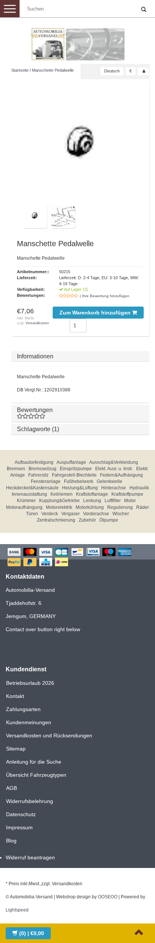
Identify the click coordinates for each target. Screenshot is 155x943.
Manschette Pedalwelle (53, 70)
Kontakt (15, 696)
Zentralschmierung (56, 520)
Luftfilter (113, 500)
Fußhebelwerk (78, 481)
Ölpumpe (108, 520)
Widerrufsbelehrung (29, 801)
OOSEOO (107, 896)
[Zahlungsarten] (77, 558)
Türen (32, 513)
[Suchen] (143, 9)
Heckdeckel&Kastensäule (32, 487)
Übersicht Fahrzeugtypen (36, 775)
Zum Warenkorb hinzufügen (95, 313)
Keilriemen (61, 494)
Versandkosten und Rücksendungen (49, 735)
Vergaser (70, 513)
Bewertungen (35, 410)
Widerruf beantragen (30, 857)
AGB (11, 788)
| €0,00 (31, 933)
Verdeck (49, 513)
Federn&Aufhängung (121, 475)
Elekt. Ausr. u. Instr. (114, 468)
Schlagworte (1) (38, 429)
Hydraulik (139, 487)
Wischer (120, 513)
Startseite (20, 70)
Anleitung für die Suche (33, 762)
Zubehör (87, 520)
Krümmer (26, 500)
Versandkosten (37, 323)
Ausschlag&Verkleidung (113, 462)
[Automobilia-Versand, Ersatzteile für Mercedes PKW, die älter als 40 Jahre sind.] (77, 41)
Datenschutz (21, 814)
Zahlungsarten (23, 709)
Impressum (19, 827)
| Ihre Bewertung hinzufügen (104, 296)
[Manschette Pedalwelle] (80, 144)
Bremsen (16, 468)
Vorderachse (96, 513)
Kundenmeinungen (28, 722)
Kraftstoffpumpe (127, 494)
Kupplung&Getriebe (59, 500)
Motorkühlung (90, 507)
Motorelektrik (59, 507)
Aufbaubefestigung (34, 462)
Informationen (35, 356)
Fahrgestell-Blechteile (74, 475)
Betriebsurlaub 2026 (30, 683)
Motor (130, 500)
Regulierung (120, 507)
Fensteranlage (46, 481)
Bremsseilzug (42, 468)
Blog (11, 841)
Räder (142, 507)
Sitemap (16, 749)
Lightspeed (17, 910)
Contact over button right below (43, 629)
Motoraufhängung (24, 507)
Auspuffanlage (71, 462)
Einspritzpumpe (76, 468)
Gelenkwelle (109, 481)
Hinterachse (113, 487)
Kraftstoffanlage (92, 494)
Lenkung (92, 500)
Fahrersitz (38, 475)
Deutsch (112, 71)
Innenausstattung (29, 494)
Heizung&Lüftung (80, 487)
